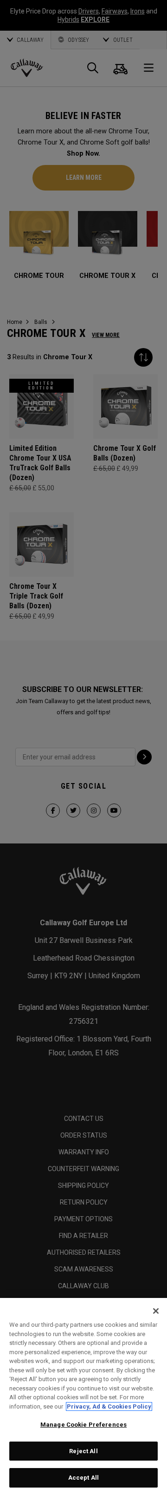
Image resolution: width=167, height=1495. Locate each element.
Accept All (83, 1477)
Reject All (83, 1451)
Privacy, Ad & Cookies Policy (109, 1406)
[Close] (156, 1311)
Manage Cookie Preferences (83, 1424)
